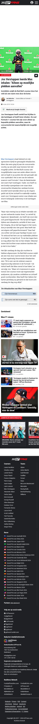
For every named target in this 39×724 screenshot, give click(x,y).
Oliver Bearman (9, 502)
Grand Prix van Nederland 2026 (17, 568)
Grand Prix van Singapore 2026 (17, 582)
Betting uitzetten (10, 706)
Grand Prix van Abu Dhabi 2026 (17, 598)
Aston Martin (24, 470)
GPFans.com (25, 686)
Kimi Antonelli (8, 497)
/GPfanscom (10, 613)
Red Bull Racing (25, 491)
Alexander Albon (9, 491)
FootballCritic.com (26, 683)
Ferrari (22, 478)
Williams (23, 494)
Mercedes (23, 486)
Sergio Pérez (8, 527)
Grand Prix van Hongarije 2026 (17, 566)
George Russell (9, 500)
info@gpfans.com (10, 655)
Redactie (8, 701)
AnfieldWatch (8, 694)
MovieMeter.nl (8, 689)
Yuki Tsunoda (8, 516)
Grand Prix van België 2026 (15, 563)
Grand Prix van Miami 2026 (15, 547)
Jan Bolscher (10, 98)
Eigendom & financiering (13, 711)
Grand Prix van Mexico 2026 (16, 587)
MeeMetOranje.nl (26, 694)
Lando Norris (8, 473)
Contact (23, 701)
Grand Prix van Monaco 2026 (16, 552)
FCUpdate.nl (8, 686)
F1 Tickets (25, 711)
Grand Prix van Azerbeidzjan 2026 (18, 576)
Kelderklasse (25, 691)
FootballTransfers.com (11, 683)
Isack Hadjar (8, 483)
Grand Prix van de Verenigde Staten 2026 (20, 585)
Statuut (15, 704)
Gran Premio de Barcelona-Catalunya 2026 (20, 555)
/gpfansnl (9, 627)
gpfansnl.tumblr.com (12, 632)
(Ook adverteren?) (15, 603)
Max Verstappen (7, 159)
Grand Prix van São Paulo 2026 (17, 590)
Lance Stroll (8, 510)
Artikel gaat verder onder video (19, 207)
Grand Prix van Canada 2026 (16, 549)
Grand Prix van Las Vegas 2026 (17, 593)
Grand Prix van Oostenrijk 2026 (17, 558)
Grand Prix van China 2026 (15, 539)
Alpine (22, 467)
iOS (24, 706)
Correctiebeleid (23, 709)
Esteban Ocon (8, 505)
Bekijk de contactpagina (10, 674)
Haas (22, 481)
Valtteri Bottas (8, 524)
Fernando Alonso (9, 508)
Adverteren (8, 704)
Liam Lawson (8, 486)
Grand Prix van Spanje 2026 (16, 574)
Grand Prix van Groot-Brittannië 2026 (19, 560)
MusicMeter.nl (25, 689)
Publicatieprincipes (11, 709)
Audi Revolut (24, 473)
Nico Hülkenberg (9, 521)
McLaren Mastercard (27, 483)
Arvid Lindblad (8, 513)
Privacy (14, 701)
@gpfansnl (9, 619)
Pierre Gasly (8, 481)
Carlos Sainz (8, 494)
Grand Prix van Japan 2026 (15, 541)
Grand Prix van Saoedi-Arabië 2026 (18, 544)
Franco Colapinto (9, 478)
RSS (18, 701)
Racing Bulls (24, 489)
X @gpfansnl (8, 616)
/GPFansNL (10, 621)
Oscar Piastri (8, 475)
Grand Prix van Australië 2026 (16, 536)
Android (19, 706)
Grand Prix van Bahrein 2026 (16, 579)
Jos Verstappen (5, 75)
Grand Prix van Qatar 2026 (15, 595)
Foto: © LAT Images (7, 71)
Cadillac (23, 475)
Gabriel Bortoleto (9, 518)
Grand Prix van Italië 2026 (15, 571)
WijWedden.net (9, 691)
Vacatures (22, 704)
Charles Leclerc (9, 470)
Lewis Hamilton (9, 467)
